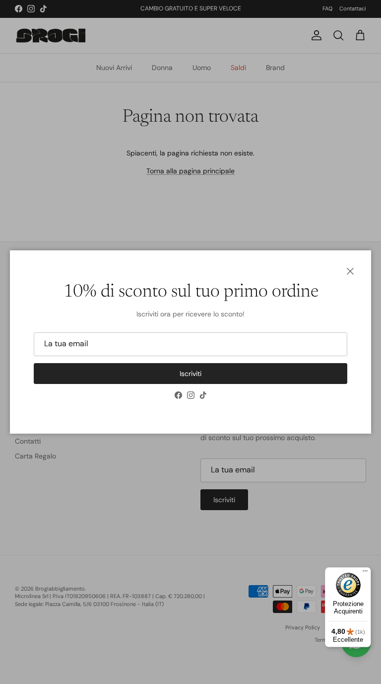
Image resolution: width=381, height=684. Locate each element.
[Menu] (365, 573)
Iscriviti (190, 373)
